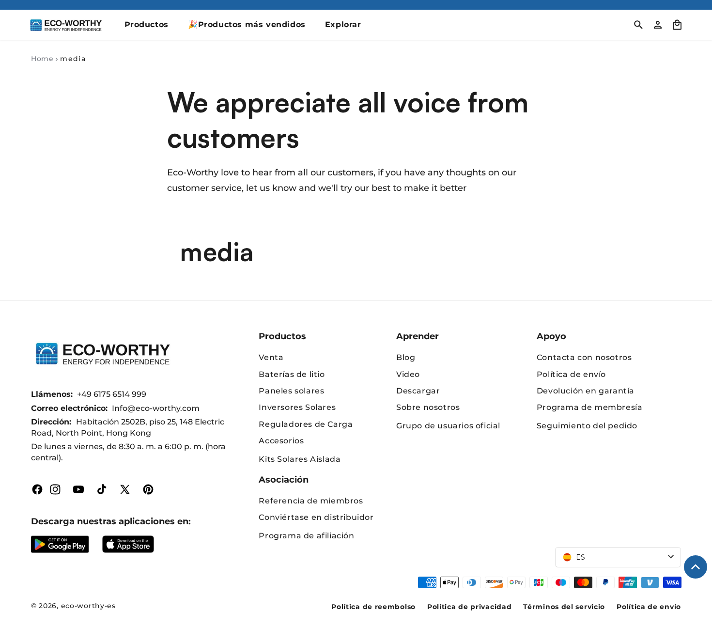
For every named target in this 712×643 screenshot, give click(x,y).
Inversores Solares (297, 407)
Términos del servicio (564, 606)
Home (42, 58)
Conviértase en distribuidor (316, 517)
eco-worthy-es (88, 605)
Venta (271, 357)
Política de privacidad (469, 606)
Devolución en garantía (586, 390)
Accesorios (281, 440)
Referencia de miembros (311, 500)
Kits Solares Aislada (300, 459)
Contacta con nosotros (584, 357)
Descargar (418, 390)
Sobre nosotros (428, 407)
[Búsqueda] (638, 25)
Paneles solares (291, 390)
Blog (405, 357)
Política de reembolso (373, 606)
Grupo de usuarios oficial (448, 425)
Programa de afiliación (306, 535)
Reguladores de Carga (306, 424)
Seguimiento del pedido (587, 425)
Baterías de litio (292, 374)
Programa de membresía (590, 407)
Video (408, 374)
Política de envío (571, 374)
